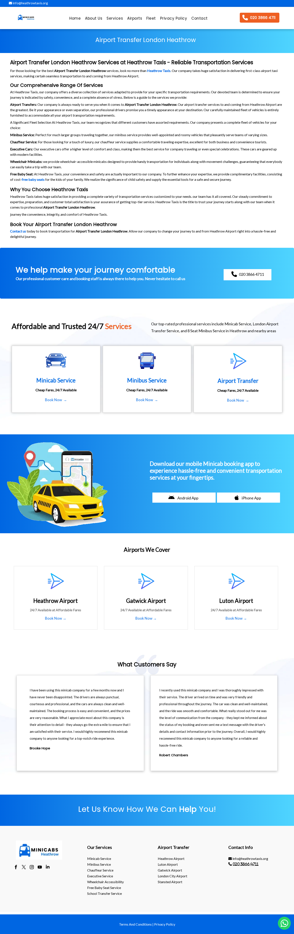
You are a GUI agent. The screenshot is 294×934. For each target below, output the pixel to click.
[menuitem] (75, 19)
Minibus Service (99, 864)
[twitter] (24, 867)
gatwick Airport (170, 870)
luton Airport (168, 864)
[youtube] (40, 867)
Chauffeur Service (100, 870)
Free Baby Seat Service (104, 888)
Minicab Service (99, 858)
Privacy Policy (164, 924)
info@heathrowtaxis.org (30, 3)
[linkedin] (48, 867)
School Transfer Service (104, 893)
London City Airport (172, 876)
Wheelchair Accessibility (105, 882)
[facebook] (16, 867)
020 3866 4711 (245, 864)
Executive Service (100, 876)
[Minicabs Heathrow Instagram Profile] (32, 867)
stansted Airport (170, 882)
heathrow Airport (171, 858)
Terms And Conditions (135, 924)
